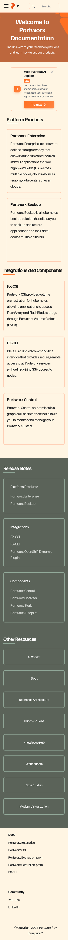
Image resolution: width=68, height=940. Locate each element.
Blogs (34, 678)
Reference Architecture (34, 699)
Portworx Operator (23, 597)
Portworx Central (22, 590)
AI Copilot (34, 657)
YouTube (14, 900)
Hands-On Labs (34, 721)
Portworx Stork (21, 605)
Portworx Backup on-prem (25, 857)
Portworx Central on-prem (25, 865)
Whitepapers (34, 764)
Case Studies (34, 785)
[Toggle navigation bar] (6, 6)
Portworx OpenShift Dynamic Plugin (31, 554)
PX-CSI (15, 536)
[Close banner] (52, 72)
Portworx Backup (23, 503)
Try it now (36, 104)
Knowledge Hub (34, 742)
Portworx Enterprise (24, 496)
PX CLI (12, 872)
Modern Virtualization (34, 806)
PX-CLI (15, 544)
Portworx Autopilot (23, 612)
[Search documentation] (44, 6)
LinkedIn (13, 907)
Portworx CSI (17, 850)
